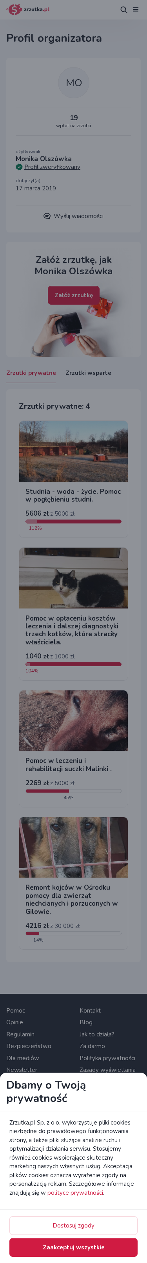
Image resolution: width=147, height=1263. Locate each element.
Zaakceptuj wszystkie (74, 1247)
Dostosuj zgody (73, 1225)
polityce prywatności (75, 1193)
